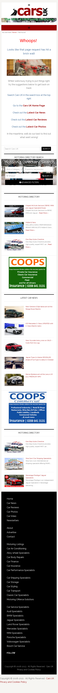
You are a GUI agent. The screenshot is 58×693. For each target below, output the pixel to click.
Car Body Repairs (15, 557)
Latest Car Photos (36, 126)
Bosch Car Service (16, 646)
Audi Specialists (14, 611)
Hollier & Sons (31, 222)
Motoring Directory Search (28, 157)
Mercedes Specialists (17, 628)
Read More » (43, 213)
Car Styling (12, 586)
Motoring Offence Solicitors (20, 599)
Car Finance (12, 561)
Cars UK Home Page (34, 105)
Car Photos (12, 511)
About (10, 528)
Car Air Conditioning (16, 548)
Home (10, 498)
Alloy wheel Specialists (18, 553)
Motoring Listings (15, 544)
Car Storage (13, 582)
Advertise (11, 532)
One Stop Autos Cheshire (35, 239)
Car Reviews (13, 507)
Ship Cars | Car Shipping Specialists (38, 458)
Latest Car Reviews (36, 119)
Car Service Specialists (18, 607)
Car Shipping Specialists (18, 578)
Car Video (11, 516)
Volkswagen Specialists (18, 641)
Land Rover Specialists (18, 624)
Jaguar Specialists (16, 620)
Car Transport (13, 590)
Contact (11, 536)
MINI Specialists (15, 633)
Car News (11, 503)
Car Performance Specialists (21, 570)
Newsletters (13, 520)
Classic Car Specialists (18, 595)
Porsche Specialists (16, 637)
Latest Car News (36, 112)
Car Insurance (13, 566)
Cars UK (29, 12)
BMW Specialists (15, 615)
